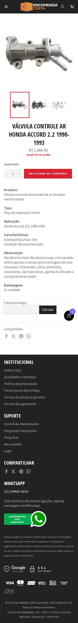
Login (8, 451)
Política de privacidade (20, 384)
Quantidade (11, 164)
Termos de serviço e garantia (24, 397)
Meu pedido (12, 444)
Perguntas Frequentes (20, 431)
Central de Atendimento (21, 424)
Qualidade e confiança (20, 377)
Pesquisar (11, 437)
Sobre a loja (12, 370)
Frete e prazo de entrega (22, 390)
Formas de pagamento (20, 404)
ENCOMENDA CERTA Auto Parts (31, 603)
